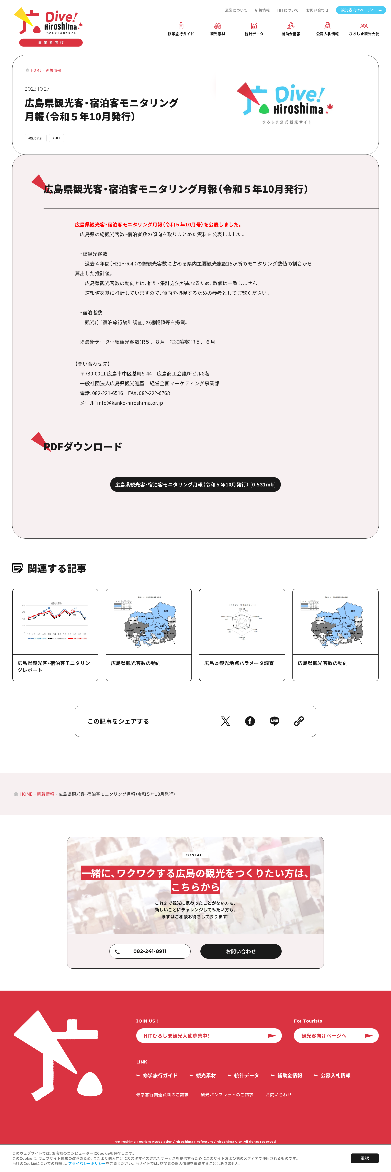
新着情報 (262, 10)
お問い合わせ (317, 10)
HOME (36, 70)
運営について (236, 10)
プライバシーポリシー (87, 1163)
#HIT (56, 138)
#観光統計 (35, 138)
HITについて (288, 10)
